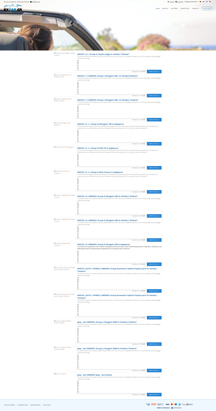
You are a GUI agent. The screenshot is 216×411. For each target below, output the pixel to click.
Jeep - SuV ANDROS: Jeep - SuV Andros (94, 375)
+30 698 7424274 (23, 2)
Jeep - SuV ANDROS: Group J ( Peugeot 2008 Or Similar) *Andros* (107, 322)
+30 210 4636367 (10, 2)
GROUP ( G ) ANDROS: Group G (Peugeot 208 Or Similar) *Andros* (107, 196)
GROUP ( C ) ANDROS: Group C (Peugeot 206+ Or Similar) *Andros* (107, 100)
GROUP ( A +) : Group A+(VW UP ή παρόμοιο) (97, 148)
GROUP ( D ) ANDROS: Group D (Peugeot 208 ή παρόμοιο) (103, 244)
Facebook (171, 2)
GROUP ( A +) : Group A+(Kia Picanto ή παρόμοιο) (100, 172)
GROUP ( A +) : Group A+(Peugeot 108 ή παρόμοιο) (100, 124)
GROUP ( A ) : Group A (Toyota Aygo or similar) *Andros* (103, 54)
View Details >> (154, 71)
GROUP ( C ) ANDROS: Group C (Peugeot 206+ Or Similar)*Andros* (107, 76)
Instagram (180, 2)
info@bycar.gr (36, 2)
